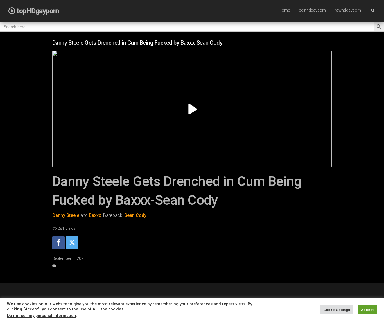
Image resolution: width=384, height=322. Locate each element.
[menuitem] (284, 10)
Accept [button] (367, 310)
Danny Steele (65, 215)
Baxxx (95, 215)
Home (284, 10)
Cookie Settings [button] (336, 310)
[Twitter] (72, 242)
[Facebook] (58, 242)
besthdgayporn (312, 10)
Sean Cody (135, 215)
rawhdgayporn (348, 10)
